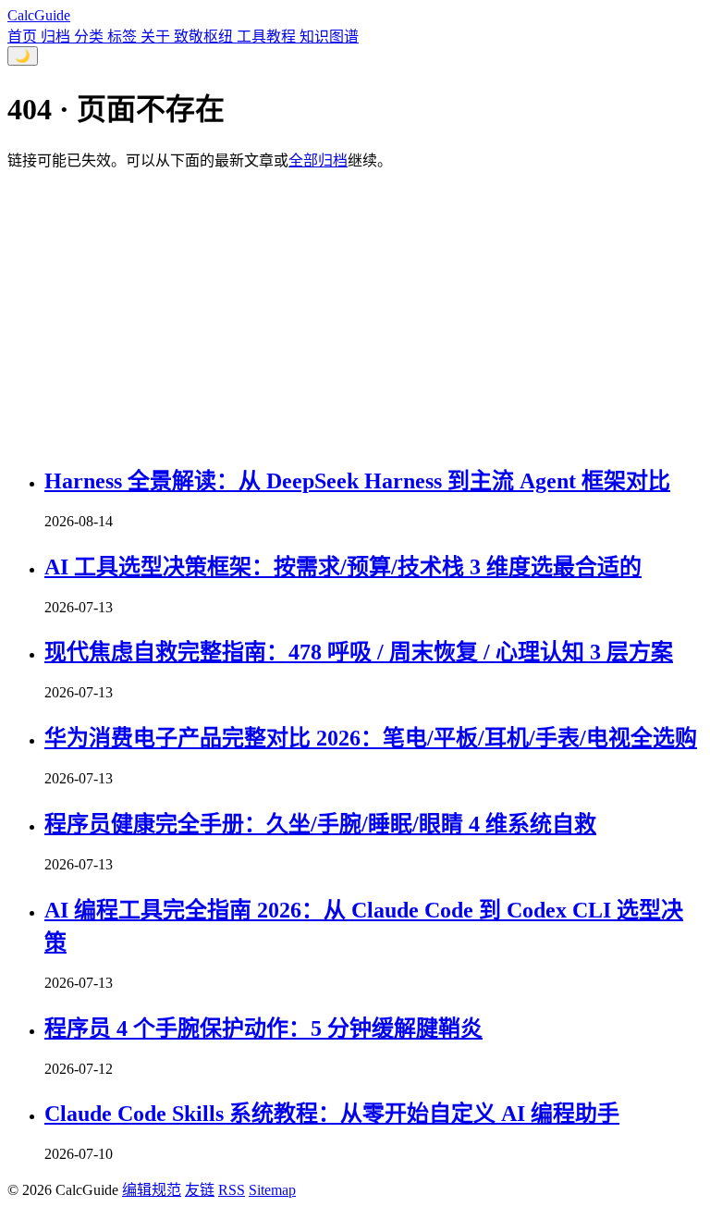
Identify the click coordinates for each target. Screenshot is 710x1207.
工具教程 (268, 36)
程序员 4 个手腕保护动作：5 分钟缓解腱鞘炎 (263, 1028)
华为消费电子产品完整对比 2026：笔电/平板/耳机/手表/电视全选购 (370, 738)
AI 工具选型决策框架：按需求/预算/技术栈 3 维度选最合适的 (343, 567)
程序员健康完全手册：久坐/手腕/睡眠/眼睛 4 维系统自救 (320, 824)
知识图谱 (329, 36)
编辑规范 (151, 1190)
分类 (90, 36)
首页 (24, 36)
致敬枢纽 (205, 36)
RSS (231, 1190)
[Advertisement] (355, 314)
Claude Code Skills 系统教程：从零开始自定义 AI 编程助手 (331, 1114)
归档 (57, 36)
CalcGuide (38, 15)
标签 (124, 36)
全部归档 (318, 160)
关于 (157, 36)
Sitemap (272, 1190)
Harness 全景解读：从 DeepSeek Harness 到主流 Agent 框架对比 (357, 481)
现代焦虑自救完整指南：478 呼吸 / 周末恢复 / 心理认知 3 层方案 (358, 652)
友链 (199, 1190)
